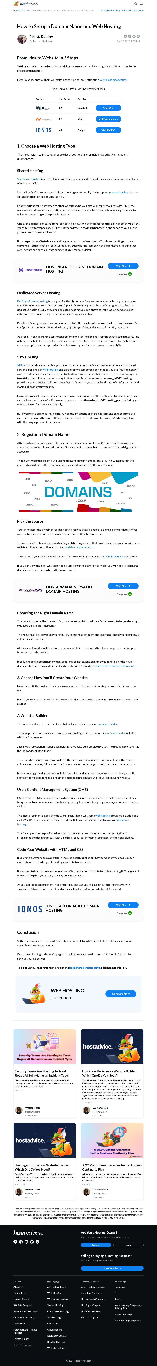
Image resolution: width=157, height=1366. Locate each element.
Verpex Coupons (89, 1317)
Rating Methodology (110, 10)
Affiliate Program (22, 1305)
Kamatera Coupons (91, 1292)
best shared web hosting (84, 967)
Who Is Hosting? (123, 1314)
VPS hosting (50, 369)
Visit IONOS (108, 130)
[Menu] (141, 3)
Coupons (124, 273)
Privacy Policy (21, 1338)
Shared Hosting (55, 1305)
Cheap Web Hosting (58, 1311)
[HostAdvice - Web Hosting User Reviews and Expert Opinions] (26, 3)
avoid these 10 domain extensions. (114, 665)
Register (96, 1245)
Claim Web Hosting (23, 1317)
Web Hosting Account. (113, 79)
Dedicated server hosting (32, 301)
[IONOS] (30, 909)
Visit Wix (108, 107)
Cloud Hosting (55, 1329)
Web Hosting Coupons (93, 1286)
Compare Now (121, 994)
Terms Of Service (22, 1344)
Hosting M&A (111, 1268)
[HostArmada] (30, 590)
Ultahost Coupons (90, 1311)
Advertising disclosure (133, 10)
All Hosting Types (56, 1286)
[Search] (135, 3)
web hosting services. (78, 547)
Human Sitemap (21, 1299)
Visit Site (121, 265)
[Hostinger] (30, 270)
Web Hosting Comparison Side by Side (128, 1307)
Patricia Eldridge (41, 36)
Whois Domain (114, 556)
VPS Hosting (54, 1317)
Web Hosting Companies (128, 1320)
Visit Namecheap (108, 118)
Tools (118, 1299)
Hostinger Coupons (91, 1305)
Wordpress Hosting (57, 1299)
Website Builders (56, 1347)
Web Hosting (54, 1292)
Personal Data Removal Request (25, 1331)
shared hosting (119, 192)
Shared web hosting (29, 179)
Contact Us (19, 1292)
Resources (120, 1286)
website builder (108, 724)
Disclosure (19, 1323)
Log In (129, 1245)
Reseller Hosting (56, 1341)
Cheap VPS (53, 1323)
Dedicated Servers (57, 1335)
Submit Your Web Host (25, 1311)
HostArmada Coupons (93, 1299)
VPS (19, 365)
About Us (18, 1286)
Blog (117, 1292)
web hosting (102, 815)
